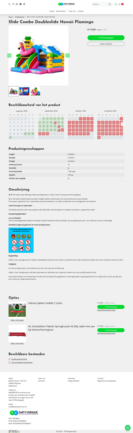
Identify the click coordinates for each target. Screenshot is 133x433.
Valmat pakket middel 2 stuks (45, 303)
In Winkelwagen (106, 37)
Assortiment (61, 11)
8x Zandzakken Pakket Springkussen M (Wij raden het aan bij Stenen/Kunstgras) (61, 328)
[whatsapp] (17, 4)
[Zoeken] (109, 4)
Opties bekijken (106, 44)
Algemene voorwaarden (106, 381)
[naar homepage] (66, 4)
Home (51, 11)
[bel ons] (9, 4)
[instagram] (24, 4)
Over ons (72, 11)
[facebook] (21, 4)
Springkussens (19, 17)
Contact (81, 11)
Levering (71, 378)
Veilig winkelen (73, 381)
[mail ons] (13, 4)
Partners (41, 381)
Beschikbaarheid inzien (106, 310)
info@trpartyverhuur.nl (18, 407)
